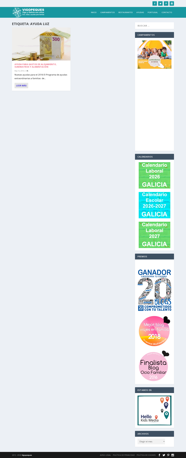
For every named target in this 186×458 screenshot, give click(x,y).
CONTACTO (167, 12)
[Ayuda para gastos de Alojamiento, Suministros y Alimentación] (41, 44)
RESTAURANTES (125, 12)
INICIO (94, 12)
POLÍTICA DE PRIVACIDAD (124, 455)
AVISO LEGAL (105, 455)
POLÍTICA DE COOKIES (146, 455)
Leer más (21, 85)
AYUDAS (140, 12)
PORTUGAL (153, 12)
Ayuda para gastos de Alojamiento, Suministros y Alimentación (36, 65)
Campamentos (107, 12)
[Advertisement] (154, 110)
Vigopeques (27, 455)
